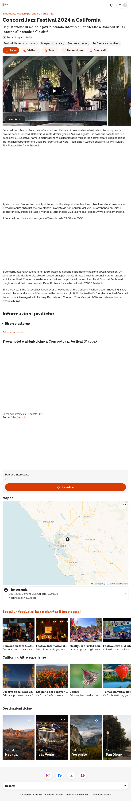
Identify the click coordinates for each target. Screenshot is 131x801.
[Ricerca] (111, 5)
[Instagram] (48, 775)
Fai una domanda (13, 332)
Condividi (100, 50)
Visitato (32, 50)
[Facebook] (60, 775)
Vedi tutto (15, 119)
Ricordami (68, 487)
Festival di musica (14, 43)
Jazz (32, 43)
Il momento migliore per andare (28, 13)
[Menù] (122, 5)
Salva (13, 50)
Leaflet (96, 584)
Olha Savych (18, 417)
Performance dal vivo (105, 43)
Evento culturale (77, 43)
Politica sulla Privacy (77, 794)
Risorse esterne (17, 324)
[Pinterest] (83, 775)
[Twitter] (71, 775)
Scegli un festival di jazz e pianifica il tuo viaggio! (42, 612)
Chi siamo (25, 794)
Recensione (75, 50)
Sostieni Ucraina (54, 794)
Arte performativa (51, 43)
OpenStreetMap (110, 584)
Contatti (37, 794)
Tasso (52, 50)
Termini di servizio (101, 794)
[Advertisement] (65, 172)
